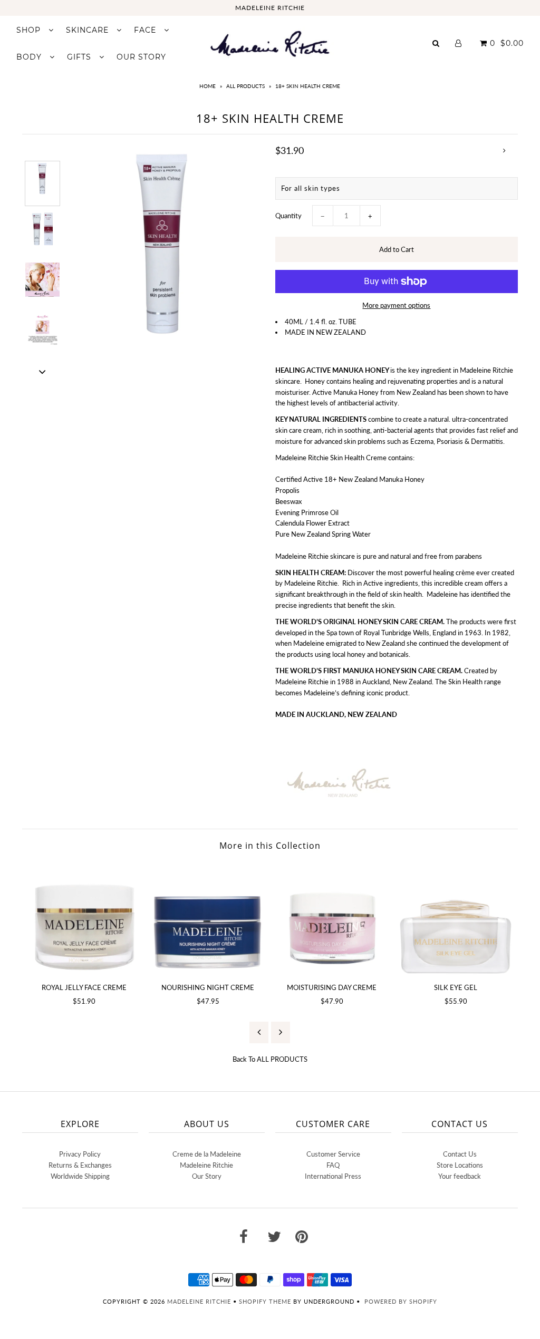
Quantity (288, 215)
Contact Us (460, 1154)
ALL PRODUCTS (245, 86)
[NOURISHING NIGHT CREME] (208, 918)
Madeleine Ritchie (206, 1165)
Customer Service (333, 1154)
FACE (146, 30)
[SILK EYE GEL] (456, 918)
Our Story (206, 1176)
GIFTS (80, 57)
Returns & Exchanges (80, 1165)
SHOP (29, 30)
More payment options (396, 305)
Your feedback (459, 1176)
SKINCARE (88, 30)
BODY (30, 57)
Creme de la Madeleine (206, 1154)
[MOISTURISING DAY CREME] (332, 918)
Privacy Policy (80, 1154)
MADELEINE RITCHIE (270, 8)
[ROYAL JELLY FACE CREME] (84, 918)
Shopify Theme (265, 1301)
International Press (333, 1176)
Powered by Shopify (400, 1301)
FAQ (333, 1165)
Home (207, 86)
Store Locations (460, 1165)
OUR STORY (141, 57)
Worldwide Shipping (80, 1176)
